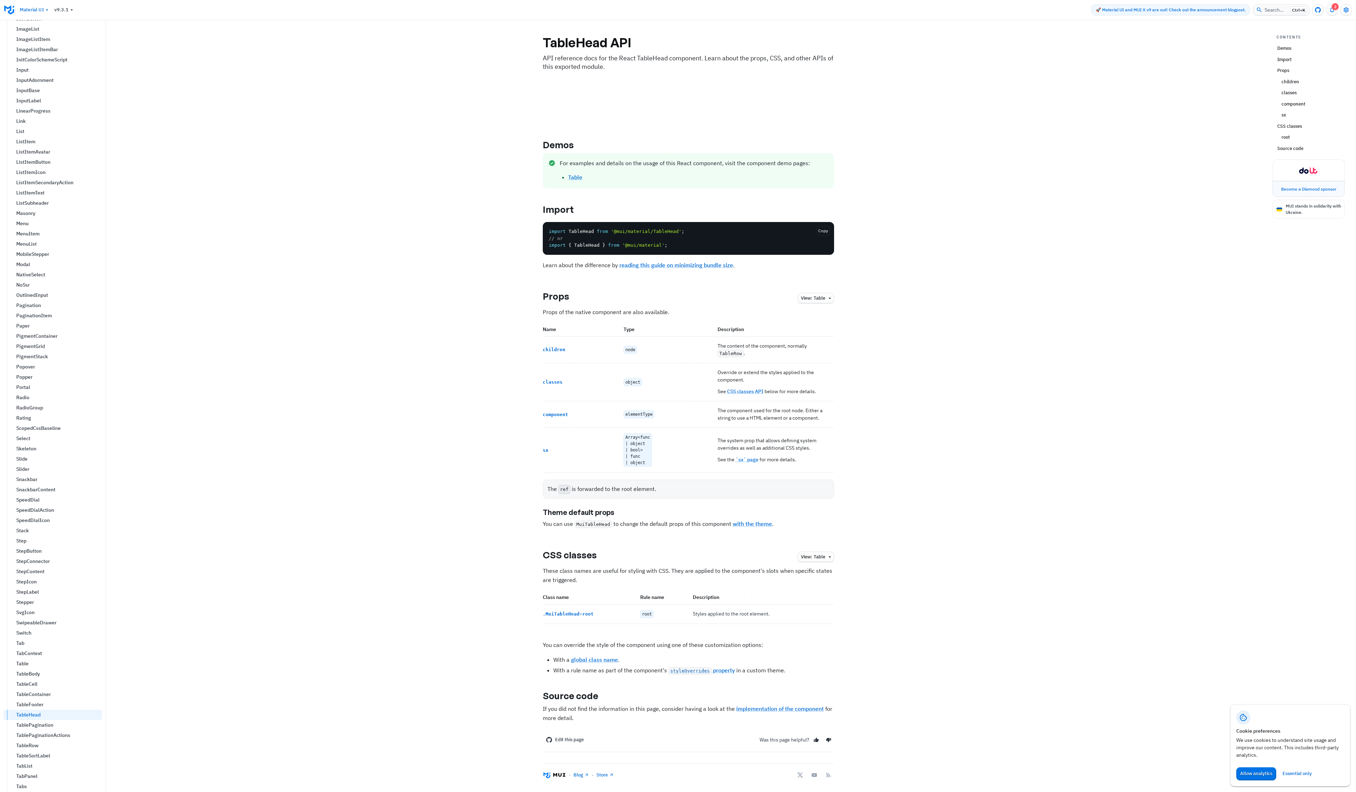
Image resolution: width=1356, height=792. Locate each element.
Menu (22, 223)
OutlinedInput (32, 295)
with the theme (752, 523)
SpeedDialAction (35, 510)
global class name (594, 659)
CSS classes (570, 554)
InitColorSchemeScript (41, 59)
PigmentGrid (30, 346)
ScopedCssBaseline (38, 428)
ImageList (27, 29)
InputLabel (28, 100)
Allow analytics (1256, 773)
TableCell (26, 684)
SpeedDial (28, 500)
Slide (22, 459)
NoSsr (23, 285)
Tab (20, 643)
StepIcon (26, 581)
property (702, 670)
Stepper (25, 602)
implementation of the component (780, 708)
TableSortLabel (33, 755)
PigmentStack (32, 356)
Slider (22, 469)
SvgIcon (25, 612)
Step (21, 541)
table (813, 298)
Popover (25, 367)
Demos (558, 144)
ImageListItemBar (37, 49)
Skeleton (26, 448)
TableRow (27, 745)
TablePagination (34, 725)
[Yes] (816, 739)
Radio (22, 397)
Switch (23, 633)
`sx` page (747, 459)
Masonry (25, 213)
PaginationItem (34, 315)
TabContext (29, 653)
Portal (23, 387)
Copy (823, 230)
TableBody (28, 674)
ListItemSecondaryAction (44, 182)
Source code (571, 695)
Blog (578, 775)
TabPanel (26, 776)
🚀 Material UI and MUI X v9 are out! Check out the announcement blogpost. (1170, 9)
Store (602, 775)
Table (22, 663)
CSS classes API (745, 391)
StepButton (29, 551)
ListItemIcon (31, 172)
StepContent (30, 571)
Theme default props (578, 512)
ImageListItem (33, 39)
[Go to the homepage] (9, 10)
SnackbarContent (35, 489)
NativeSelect (30, 274)
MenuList (26, 244)
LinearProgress (33, 111)
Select (23, 438)
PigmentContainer (37, 336)
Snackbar (26, 479)
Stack (22, 530)
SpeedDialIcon (33, 520)
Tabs (21, 786)
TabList (24, 766)
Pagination (28, 305)
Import (558, 209)
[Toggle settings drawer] (1346, 10)
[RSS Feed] (828, 775)
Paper (23, 326)
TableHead (28, 715)
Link (21, 121)
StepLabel (27, 592)
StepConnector (33, 561)
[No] (828, 739)
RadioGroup (29, 407)
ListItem (25, 141)
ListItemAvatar (33, 152)
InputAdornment (35, 80)
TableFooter (29, 704)
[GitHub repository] (1318, 10)
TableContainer (33, 694)
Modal (23, 264)
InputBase (28, 90)
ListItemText (30, 193)
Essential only (1297, 773)
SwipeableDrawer (36, 622)
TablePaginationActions (43, 735)
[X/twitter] (800, 775)
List (20, 131)
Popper (24, 377)
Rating (23, 418)
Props (556, 296)
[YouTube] (814, 775)
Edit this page (569, 740)
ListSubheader (32, 203)
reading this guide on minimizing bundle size (676, 265)
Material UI (32, 10)
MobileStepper (32, 254)
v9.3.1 (61, 10)
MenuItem (28, 233)
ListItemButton (33, 162)
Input (22, 70)
